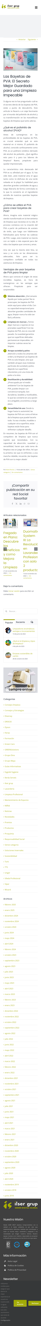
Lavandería (9, 789)
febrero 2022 (10, 1067)
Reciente (20, 622)
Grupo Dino (10, 755)
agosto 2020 (10, 1167)
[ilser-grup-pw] (20, 1201)
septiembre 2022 (12, 1027)
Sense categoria (11, 845)
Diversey (8, 716)
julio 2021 (9, 1106)
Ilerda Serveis (10, 777)
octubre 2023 (10, 955)
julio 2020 (9, 1173)
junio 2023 (9, 977)
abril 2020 (9, 1179)
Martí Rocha (10, 470)
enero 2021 (9, 1139)
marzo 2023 (10, 994)
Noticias (8, 811)
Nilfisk (7, 805)
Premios (8, 822)
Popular (9, 622)
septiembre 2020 (12, 1162)
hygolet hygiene (11, 772)
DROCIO (8, 721)
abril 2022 (9, 1055)
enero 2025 (9, 910)
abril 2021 (9, 1123)
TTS (6, 867)
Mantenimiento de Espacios (17, 800)
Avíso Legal (12, 1261)
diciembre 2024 (11, 916)
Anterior (22, 39)
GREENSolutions (12, 749)
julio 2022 (9, 1039)
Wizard (8, 889)
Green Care (10, 744)
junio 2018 (9, 1195)
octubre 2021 (10, 1089)
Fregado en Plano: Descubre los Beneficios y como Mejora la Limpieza (11, 550)
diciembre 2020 (11, 1145)
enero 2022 (9, 1072)
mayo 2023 (9, 983)
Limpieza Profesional (14, 794)
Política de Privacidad (17, 1270)
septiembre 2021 (12, 1095)
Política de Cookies (16, 1265)
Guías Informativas (13, 766)
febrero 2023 (10, 999)
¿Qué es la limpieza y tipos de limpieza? (24, 642)
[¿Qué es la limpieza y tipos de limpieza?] (8, 641)
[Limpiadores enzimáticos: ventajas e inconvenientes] (8, 629)
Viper (7, 884)
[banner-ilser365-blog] (20, 668)
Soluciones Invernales (14, 850)
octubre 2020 (10, 1156)
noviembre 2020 (12, 1151)
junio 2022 (9, 1044)
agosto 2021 (10, 1100)
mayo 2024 (9, 938)
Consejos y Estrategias (14, 710)
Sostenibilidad (11, 856)
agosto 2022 (10, 1033)
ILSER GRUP (12, 1225)
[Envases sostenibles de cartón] (8, 654)
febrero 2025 (10, 904)
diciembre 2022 (11, 1011)
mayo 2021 (9, 1117)
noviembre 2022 (12, 1016)
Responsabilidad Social (14, 839)
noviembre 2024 (12, 921)
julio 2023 (9, 971)
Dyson (7, 727)
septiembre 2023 (12, 960)
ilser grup (9, 783)
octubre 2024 (10, 927)
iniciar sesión (14, 591)
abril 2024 (9, 944)
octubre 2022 (10, 1022)
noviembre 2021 (12, 1083)
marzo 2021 (10, 1128)
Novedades (9, 817)
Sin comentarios (17, 472)
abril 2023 (9, 988)
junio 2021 (9, 1111)
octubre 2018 (10, 1190)
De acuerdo (20, 1303)
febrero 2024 (10, 949)
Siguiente (32, 39)
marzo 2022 (10, 1061)
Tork (7, 861)
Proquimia (9, 833)
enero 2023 (9, 1005)
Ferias (7, 733)
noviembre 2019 (12, 1184)
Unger (7, 873)
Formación (9, 738)
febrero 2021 (10, 1134)
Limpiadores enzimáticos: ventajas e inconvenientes (24, 629)
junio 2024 (9, 932)
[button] (5, 549)
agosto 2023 (10, 966)
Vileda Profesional (12, 878)
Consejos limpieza (12, 705)
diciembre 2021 (11, 1078)
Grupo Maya (10, 761)
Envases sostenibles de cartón (22, 654)
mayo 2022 (9, 1050)
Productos (9, 828)
